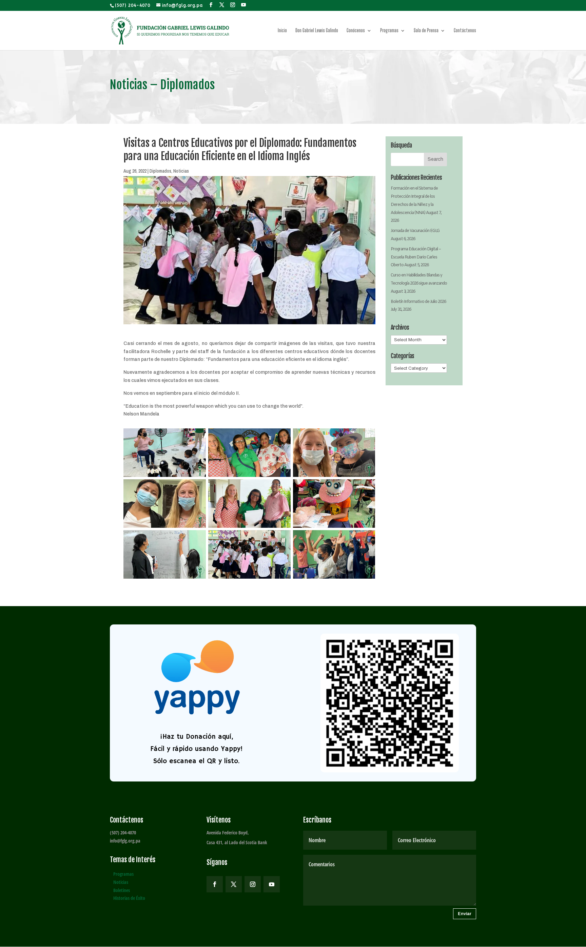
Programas (389, 30)
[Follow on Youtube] (271, 884)
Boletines (121, 890)
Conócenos (356, 30)
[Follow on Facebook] (215, 884)
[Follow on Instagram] (253, 884)
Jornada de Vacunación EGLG (415, 231)
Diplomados (160, 171)
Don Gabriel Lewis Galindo (316, 30)
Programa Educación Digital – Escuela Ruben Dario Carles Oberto (416, 257)
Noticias (181, 171)
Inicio (282, 30)
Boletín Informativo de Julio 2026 (418, 302)
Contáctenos (465, 30)
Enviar (464, 913)
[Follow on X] (234, 884)
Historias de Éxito (129, 898)
